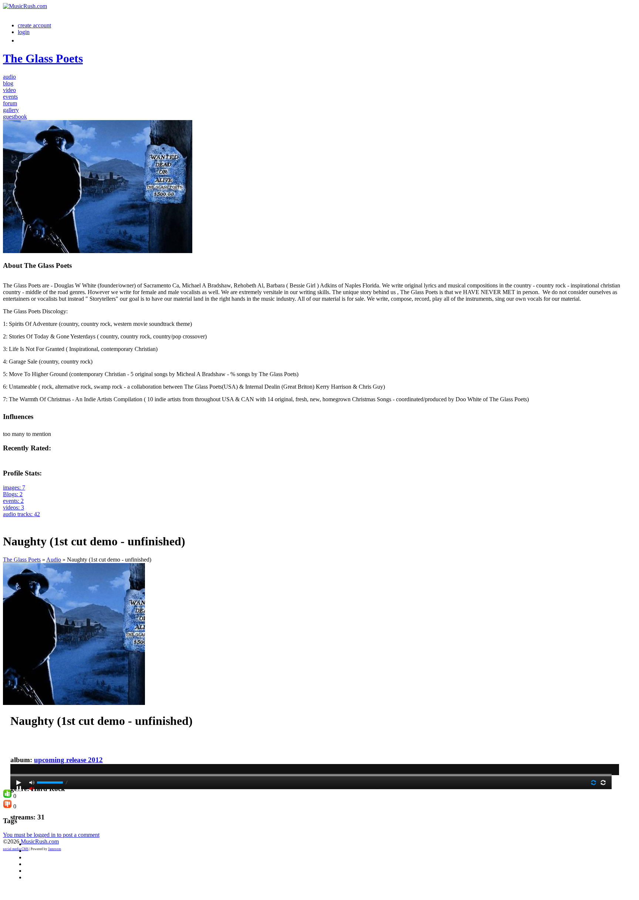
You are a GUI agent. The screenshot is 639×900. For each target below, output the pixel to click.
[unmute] (32, 788)
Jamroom (54, 849)
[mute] (32, 782)
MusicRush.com (40, 841)
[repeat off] (593, 782)
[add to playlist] (7, 521)
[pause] (19, 788)
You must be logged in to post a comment (51, 835)
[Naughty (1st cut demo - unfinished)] (74, 703)
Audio (53, 559)
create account (34, 25)
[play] (19, 782)
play (311, 755)
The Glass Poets (22, 559)
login (24, 32)
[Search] (22, 40)
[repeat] (603, 782)
